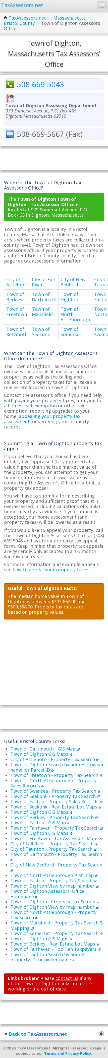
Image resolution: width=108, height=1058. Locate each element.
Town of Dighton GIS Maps (40, 754)
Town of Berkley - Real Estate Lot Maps (53, 944)
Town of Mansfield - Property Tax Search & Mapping (56, 925)
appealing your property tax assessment (42, 418)
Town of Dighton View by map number (53, 886)
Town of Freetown (16, 311)
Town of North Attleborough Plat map (52, 875)
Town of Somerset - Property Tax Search (55, 933)
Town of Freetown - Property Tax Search (54, 775)
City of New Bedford (73, 282)
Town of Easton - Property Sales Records (55, 801)
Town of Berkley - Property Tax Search (52, 817)
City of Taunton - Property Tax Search (52, 849)
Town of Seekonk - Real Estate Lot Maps (54, 807)
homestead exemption (32, 406)
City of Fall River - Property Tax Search (52, 844)
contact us (67, 978)
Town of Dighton (69, 296)
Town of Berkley (15, 296)
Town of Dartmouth (44, 296)
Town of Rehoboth (17, 331)
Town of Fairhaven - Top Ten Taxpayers (54, 949)
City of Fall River (43, 282)
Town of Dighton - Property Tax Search (53, 902)
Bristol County (19, 23)
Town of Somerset (71, 331)
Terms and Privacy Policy (67, 1053)
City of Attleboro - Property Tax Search (53, 759)
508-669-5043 (40, 84)
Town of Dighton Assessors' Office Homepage (47, 893)
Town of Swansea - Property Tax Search (53, 791)
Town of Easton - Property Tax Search (52, 881)
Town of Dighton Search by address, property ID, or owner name (49, 957)
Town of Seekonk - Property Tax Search (53, 796)
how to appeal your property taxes (50, 570)
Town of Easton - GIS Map (38, 823)
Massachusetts (69, 18)
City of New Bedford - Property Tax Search (56, 865)
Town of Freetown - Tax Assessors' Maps (55, 838)
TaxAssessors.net (27, 18)
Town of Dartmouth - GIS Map (43, 749)
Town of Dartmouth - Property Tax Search (56, 854)
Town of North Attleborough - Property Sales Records (53, 783)
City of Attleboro (16, 282)
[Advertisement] (54, 159)
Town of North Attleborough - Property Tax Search (53, 914)
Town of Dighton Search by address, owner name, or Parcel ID (57, 767)
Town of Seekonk (41, 331)
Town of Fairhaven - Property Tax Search (55, 828)
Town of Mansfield (42, 311)
